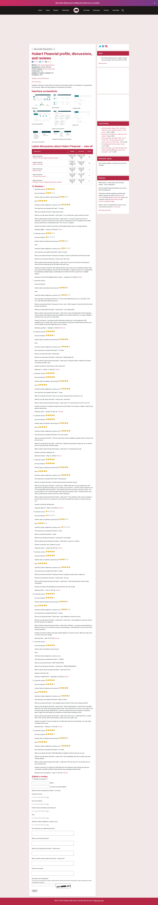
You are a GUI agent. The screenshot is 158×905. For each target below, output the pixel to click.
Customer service (37, 794)
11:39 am (60, 411)
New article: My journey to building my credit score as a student (77, 3)
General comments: (37, 868)
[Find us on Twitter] (100, 46)
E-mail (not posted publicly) (58, 787)
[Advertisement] (79, 29)
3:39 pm (57, 369)
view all (88, 146)
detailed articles (113, 197)
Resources (96, 10)
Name (52, 783)
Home (40, 10)
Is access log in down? (39, 176)
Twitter (42, 61)
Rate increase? (37, 170)
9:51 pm (59, 726)
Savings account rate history (40, 78)
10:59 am (62, 328)
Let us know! (116, 207)
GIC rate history (36, 82)
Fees (33, 814)
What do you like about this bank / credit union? (46, 848)
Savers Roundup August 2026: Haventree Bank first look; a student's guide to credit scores (114, 130)
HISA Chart (65, 10)
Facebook (35, 61)
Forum (48, 10)
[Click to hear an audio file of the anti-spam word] (63, 885)
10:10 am (60, 508)
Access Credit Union (49, 69)
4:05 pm (79, 277)
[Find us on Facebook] (103, 46)
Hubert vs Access (38, 164)
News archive (103, 63)
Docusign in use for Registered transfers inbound (47, 182)
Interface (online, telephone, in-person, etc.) (45, 821)
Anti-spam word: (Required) (40, 878)
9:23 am (59, 456)
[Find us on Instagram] (106, 46)
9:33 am (59, 229)
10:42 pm (65, 773)
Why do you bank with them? (40, 838)
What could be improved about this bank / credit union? (48, 858)
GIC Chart (86, 10)
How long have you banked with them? (43, 828)
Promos (106, 10)
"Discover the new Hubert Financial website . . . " (47, 158)
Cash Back (115, 10)
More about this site (105, 210)
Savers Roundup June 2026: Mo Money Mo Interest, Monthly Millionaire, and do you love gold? (114, 150)
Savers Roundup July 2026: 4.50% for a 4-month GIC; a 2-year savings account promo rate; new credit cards (114, 140)
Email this (49, 61)
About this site (99, 900)
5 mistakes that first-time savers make (113, 144)
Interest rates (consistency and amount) (44, 808)
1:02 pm (60, 548)
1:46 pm (58, 590)
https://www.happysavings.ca (46, 65)
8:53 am (66, 676)
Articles (55, 10)
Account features (37, 801)
